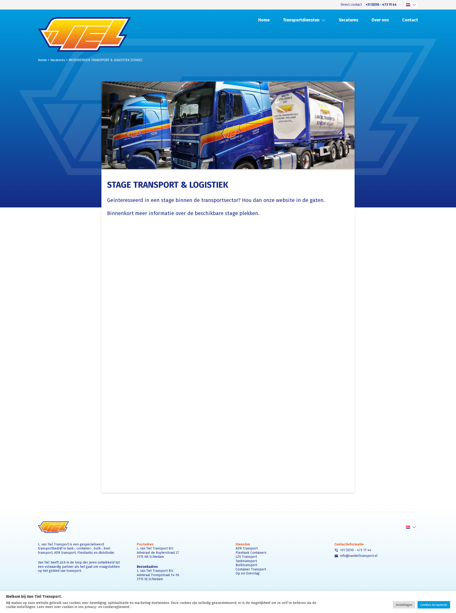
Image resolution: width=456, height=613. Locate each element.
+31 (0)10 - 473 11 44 (381, 4)
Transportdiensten (301, 20)
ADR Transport (247, 548)
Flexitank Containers (251, 553)
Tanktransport (246, 561)
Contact (410, 20)
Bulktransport (246, 565)
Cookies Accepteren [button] (433, 605)
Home (264, 20)
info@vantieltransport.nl (358, 556)
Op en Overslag (248, 573)
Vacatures (348, 20)
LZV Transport (246, 557)
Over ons (380, 20)
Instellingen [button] (404, 605)
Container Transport (251, 569)
